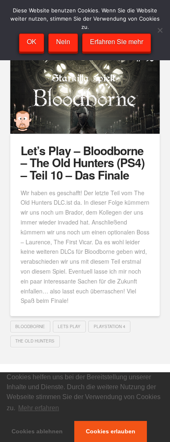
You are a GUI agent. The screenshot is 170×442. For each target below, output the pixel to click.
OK (31, 41)
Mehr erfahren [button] (38, 407)
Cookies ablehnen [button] (37, 431)
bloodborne (30, 326)
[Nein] (160, 30)
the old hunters (34, 341)
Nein (63, 41)
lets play (69, 326)
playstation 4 (109, 326)
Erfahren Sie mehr (116, 41)
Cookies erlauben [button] (110, 431)
